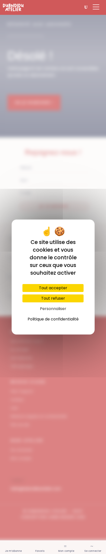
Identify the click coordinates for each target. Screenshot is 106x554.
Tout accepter (53, 288)
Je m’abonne (13, 551)
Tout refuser (53, 298)
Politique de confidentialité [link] (53, 319)
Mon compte (66, 551)
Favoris (39, 551)
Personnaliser (53, 309)
